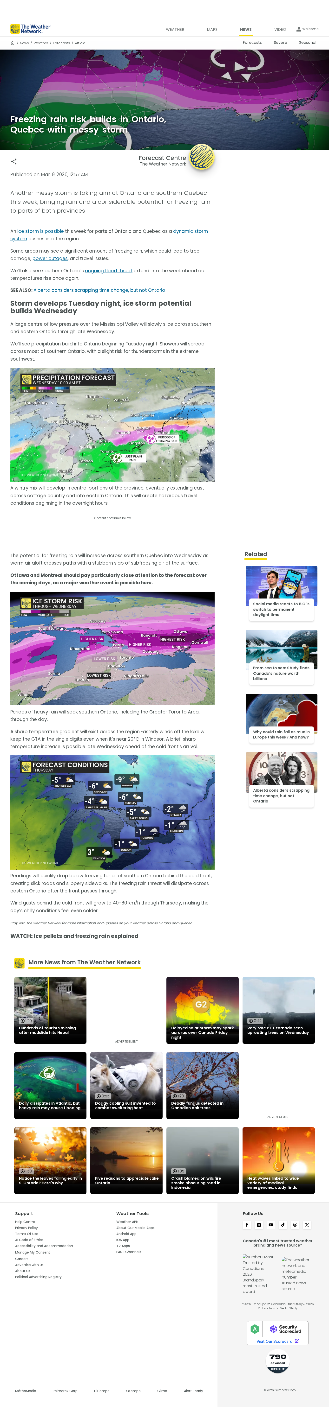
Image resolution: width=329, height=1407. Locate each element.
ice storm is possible (40, 231)
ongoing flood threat (108, 270)
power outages (50, 258)
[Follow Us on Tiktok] (283, 1225)
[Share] (13, 161)
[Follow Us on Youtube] (271, 1225)
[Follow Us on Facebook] (247, 1225)
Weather (41, 43)
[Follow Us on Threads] (295, 1225)
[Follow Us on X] (307, 1225)
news (24, 43)
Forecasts (61, 43)
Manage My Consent (32, 1252)
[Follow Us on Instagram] (259, 1225)
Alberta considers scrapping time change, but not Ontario (99, 290)
